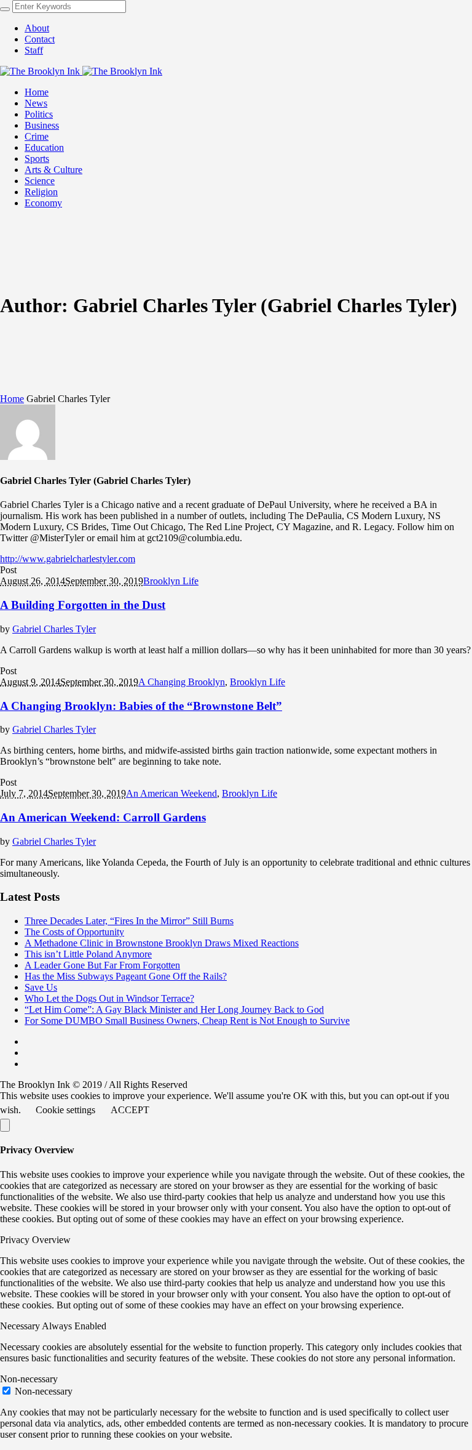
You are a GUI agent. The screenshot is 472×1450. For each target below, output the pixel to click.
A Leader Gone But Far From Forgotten (102, 965)
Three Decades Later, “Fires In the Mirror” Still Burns (129, 921)
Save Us (41, 987)
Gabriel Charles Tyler (54, 629)
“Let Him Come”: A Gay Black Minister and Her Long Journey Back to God (174, 1009)
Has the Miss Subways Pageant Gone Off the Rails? (126, 976)
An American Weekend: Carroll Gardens (103, 817)
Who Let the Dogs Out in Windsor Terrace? (109, 998)
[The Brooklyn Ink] (81, 71)
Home (12, 398)
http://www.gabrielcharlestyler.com (67, 559)
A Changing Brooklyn (181, 682)
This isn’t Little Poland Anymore (88, 954)
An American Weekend (171, 793)
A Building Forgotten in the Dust (82, 604)
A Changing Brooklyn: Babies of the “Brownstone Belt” (141, 705)
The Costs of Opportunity (74, 932)
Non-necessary (44, 1391)
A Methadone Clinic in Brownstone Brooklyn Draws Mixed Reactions (162, 943)
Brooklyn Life (171, 581)
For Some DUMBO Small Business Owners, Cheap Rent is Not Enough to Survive (187, 1020)
